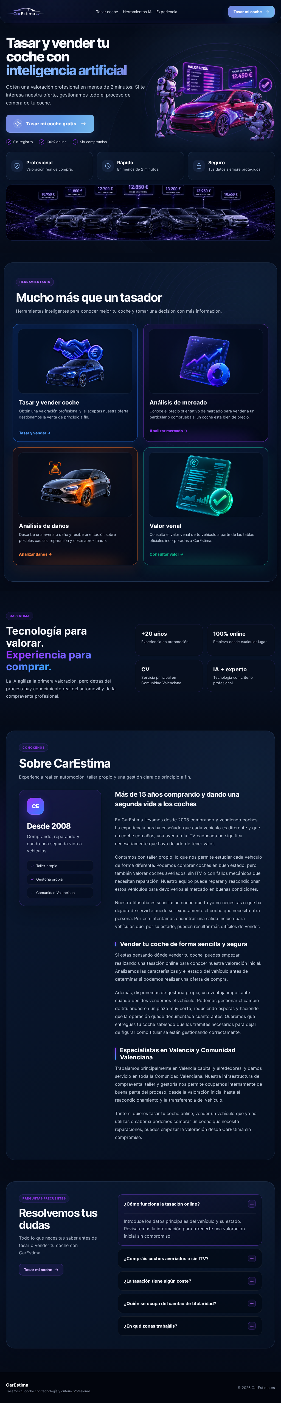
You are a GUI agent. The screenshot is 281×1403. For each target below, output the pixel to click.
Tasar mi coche (251, 11)
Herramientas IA (137, 11)
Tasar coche (107, 11)
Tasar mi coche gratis (51, 123)
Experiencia (166, 11)
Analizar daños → (35, 554)
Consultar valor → (167, 554)
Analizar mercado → (168, 430)
